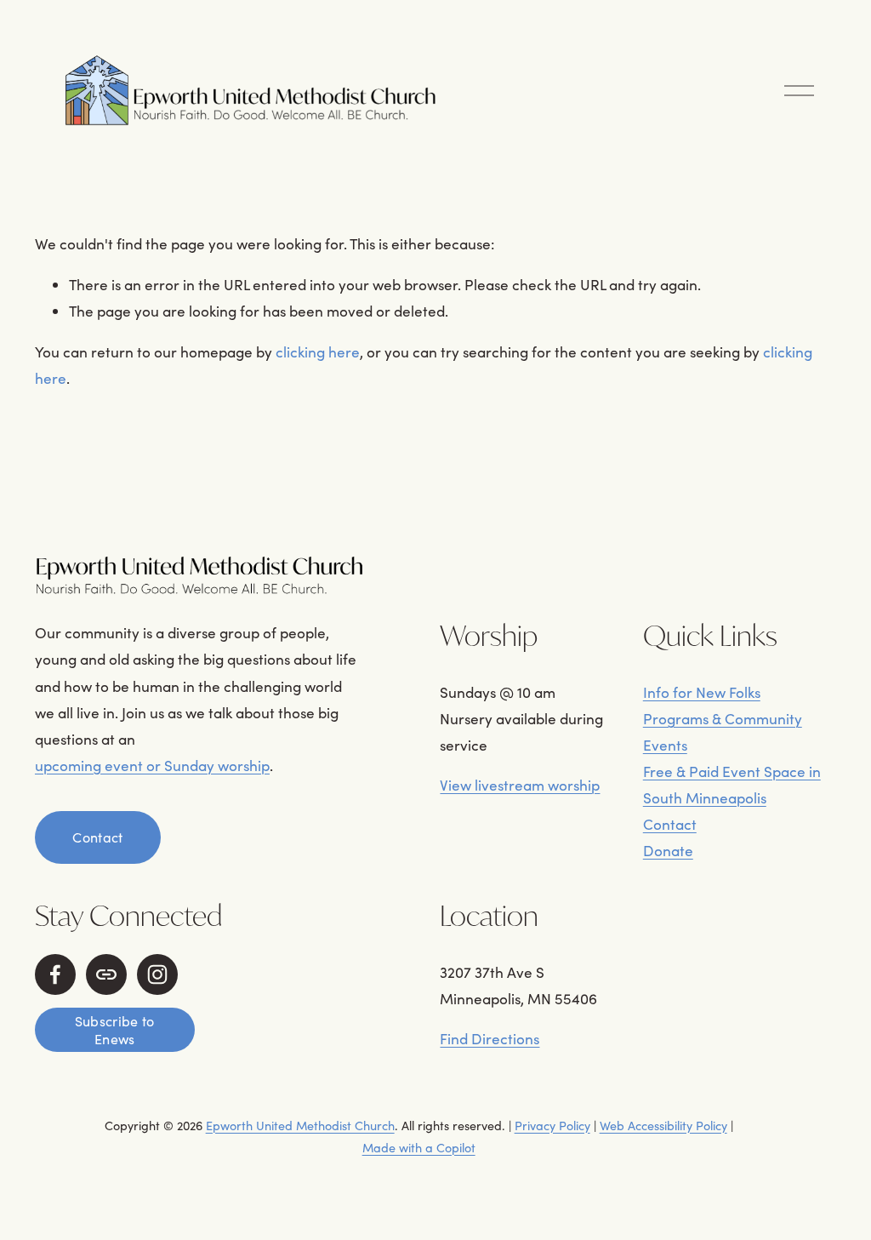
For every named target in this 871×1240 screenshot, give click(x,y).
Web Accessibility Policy (663, 1125)
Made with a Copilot (418, 1147)
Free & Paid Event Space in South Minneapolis (732, 784)
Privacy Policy (552, 1125)
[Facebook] (55, 974)
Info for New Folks (701, 692)
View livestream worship (520, 784)
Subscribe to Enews (115, 1030)
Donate (668, 850)
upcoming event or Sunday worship (152, 765)
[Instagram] (157, 974)
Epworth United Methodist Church (300, 1125)
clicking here (318, 351)
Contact (97, 837)
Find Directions (489, 1038)
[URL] (106, 974)
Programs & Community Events (722, 731)
